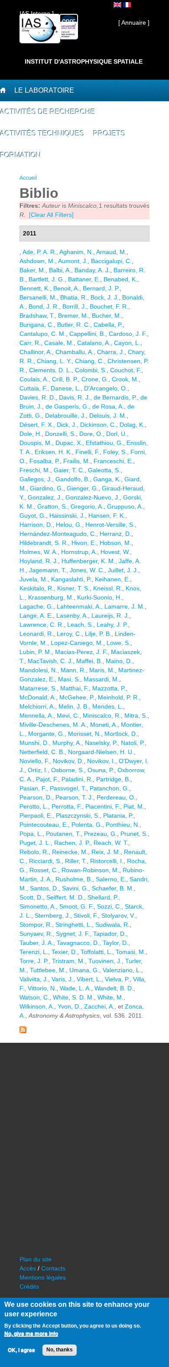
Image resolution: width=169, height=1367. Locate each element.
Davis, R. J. (74, 397)
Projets (109, 133)
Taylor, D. (115, 942)
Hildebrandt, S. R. (44, 542)
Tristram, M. (68, 961)
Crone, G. (94, 379)
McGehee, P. (76, 697)
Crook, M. (125, 379)
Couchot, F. (125, 370)
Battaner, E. (84, 279)
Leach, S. (80, 624)
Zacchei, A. (99, 1006)
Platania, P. (118, 815)
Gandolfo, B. (72, 479)
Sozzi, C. (109, 906)
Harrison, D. (36, 524)
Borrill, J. (74, 306)
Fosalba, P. (44, 461)
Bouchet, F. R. (109, 306)
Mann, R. (73, 670)
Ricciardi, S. (45, 861)
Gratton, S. (52, 506)
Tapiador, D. (109, 933)
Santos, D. (44, 888)
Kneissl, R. (107, 588)
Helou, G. (69, 524)
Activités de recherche (47, 112)
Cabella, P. (108, 324)
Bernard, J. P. (101, 288)
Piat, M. (134, 806)
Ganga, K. (107, 479)
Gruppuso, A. (125, 506)
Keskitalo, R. (37, 588)
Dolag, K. (132, 424)
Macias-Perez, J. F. (81, 651)
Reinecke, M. (70, 851)
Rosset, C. (43, 870)
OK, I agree (21, 1350)
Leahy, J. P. (112, 624)
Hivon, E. (84, 542)
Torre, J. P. (34, 961)
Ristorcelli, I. (107, 861)
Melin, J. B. (73, 706)
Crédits (29, 1286)
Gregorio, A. (87, 506)
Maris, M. (102, 670)
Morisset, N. (84, 733)
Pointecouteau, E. (44, 824)
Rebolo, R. (34, 851)
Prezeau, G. (100, 833)
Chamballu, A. (74, 351)
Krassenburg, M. (51, 597)
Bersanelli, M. (38, 297)
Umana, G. (84, 970)
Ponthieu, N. (123, 824)
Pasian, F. (33, 788)
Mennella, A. (36, 715)
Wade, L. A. (75, 988)
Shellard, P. (103, 897)
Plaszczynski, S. (78, 815)
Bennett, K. (35, 288)
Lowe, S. (118, 642)
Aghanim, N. (76, 251)
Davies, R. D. (37, 397)
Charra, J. (110, 351)
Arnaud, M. (111, 251)
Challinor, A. (36, 351)
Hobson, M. (115, 542)
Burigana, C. (37, 324)
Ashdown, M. (37, 261)
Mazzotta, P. (109, 688)
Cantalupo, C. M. (43, 333)
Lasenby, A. (72, 615)
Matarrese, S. (38, 688)
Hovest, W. (115, 551)
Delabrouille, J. (65, 415)
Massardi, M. (101, 679)
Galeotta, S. (104, 470)
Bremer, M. (73, 315)
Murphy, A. (66, 742)
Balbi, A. (60, 270)
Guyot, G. (33, 515)
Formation (20, 155)
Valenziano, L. (122, 970)
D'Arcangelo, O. (105, 388)
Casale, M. (59, 342)
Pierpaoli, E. (36, 815)
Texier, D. (64, 951)
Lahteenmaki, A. (79, 606)
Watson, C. (34, 997)
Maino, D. (119, 661)
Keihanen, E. (112, 579)
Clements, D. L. (50, 370)
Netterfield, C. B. (42, 751)
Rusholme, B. (73, 879)
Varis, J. (62, 979)
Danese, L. (66, 388)
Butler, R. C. (73, 324)
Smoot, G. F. (76, 906)
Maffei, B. (89, 661)
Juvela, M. (34, 579)
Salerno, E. (111, 879)
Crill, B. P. (65, 379)
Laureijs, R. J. (110, 615)
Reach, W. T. (111, 842)
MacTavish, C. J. (50, 661)
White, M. (111, 997)
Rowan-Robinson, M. (90, 870)
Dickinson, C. (98, 424)
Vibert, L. (89, 979)
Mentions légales (43, 1277)
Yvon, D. (69, 1006)
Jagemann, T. (47, 570)
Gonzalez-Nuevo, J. (92, 497)
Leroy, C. (69, 633)
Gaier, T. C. (69, 470)
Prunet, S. (134, 833)
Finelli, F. (87, 451)
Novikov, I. (101, 761)
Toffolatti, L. (96, 951)
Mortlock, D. (120, 733)
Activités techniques (42, 133)
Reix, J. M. (105, 851)
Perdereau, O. (116, 797)
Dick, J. (67, 424)
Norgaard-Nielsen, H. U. (101, 751)
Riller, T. (76, 861)
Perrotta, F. (67, 806)
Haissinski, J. (67, 515)
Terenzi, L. (34, 951)
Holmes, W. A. (39, 551)
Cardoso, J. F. (128, 333)
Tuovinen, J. (105, 961)
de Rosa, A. (108, 406)
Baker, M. (33, 270)
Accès (28, 1268)
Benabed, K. (120, 279)
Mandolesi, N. (38, 670)
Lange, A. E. (36, 615)
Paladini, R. (77, 779)
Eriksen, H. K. (53, 451)
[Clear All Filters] (51, 214)
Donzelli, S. (60, 433)
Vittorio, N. (42, 988)
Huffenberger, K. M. (88, 561)
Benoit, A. (66, 288)
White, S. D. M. (73, 997)
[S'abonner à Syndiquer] (23, 1031)
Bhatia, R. (73, 297)
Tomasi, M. (131, 951)
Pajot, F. (47, 779)
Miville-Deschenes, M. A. (53, 724)
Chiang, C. (89, 361)
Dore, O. (91, 433)
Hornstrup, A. (79, 551)
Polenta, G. (87, 824)
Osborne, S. (67, 770)
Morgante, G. (46, 733)
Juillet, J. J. (123, 570)
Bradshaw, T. (37, 315)
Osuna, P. (101, 770)
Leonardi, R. (36, 633)
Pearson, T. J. (74, 797)
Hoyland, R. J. (39, 561)
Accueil (28, 178)
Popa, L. (31, 833)
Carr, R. (30, 342)
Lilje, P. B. (98, 633)
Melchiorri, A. (37, 706)
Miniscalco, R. (102, 715)
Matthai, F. (74, 688)
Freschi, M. (35, 470)
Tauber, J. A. (36, 942)
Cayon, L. (127, 342)
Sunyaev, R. (36, 933)
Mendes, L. (107, 706)
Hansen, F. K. (106, 515)
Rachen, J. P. (72, 842)
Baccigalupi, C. (111, 261)
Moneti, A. (103, 724)
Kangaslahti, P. (71, 579)
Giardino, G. (46, 488)
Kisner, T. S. (73, 588)
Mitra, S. (135, 715)
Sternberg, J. (52, 915)
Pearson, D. (36, 797)
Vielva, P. (117, 979)
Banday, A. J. (92, 270)
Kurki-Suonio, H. (99, 597)
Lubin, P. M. (36, 651)
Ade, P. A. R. (39, 251)
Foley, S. (115, 451)
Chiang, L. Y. (54, 361)
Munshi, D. (34, 742)
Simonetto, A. (38, 906)
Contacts (53, 1268)
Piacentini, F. (102, 806)
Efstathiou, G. (104, 442)
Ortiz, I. (38, 770)
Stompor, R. (36, 924)
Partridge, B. (113, 779)
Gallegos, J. (36, 479)
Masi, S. (69, 679)
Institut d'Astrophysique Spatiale (84, 61)
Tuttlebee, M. (48, 970)
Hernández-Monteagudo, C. (58, 533)
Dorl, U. (116, 433)
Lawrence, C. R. (42, 624)
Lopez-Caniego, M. (77, 642)
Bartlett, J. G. (47, 279)
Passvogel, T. (68, 788)
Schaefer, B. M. (113, 888)
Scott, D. (31, 897)
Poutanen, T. (63, 833)
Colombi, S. (91, 370)
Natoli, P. (133, 742)
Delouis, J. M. (108, 415)
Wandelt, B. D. (113, 988)
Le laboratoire (44, 90)
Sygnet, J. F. (73, 933)
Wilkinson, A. (37, 1006)
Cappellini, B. (87, 333)
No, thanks (59, 1350)
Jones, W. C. (87, 570)
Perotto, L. (34, 806)
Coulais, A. (34, 379)
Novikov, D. (68, 761)
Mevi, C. (68, 715)
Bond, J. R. (44, 306)
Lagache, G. (36, 606)
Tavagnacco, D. (78, 942)
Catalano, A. (93, 342)
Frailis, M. (76, 461)
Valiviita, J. (34, 979)
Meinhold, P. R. (118, 697)
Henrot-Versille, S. (110, 524)
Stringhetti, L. (73, 924)
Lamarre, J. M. (124, 606)
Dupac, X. (68, 442)
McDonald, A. (38, 697)
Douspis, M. (36, 442)
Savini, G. (75, 888)
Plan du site (36, 1259)
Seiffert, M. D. (65, 897)
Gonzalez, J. (45, 497)
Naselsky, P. (101, 742)
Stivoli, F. (86, 915)
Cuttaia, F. (33, 388)
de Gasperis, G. (67, 406)
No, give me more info (31, 1333)
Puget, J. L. (35, 842)
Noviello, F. (34, 761)
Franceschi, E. (113, 461)
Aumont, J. (73, 261)
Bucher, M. (106, 315)
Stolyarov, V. (118, 915)
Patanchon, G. (109, 788)
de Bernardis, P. (115, 397)
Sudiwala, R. (112, 924)
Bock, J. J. (105, 297)
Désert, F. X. (36, 424)
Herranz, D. (115, 533)
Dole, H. (31, 433)
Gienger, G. (82, 488)
